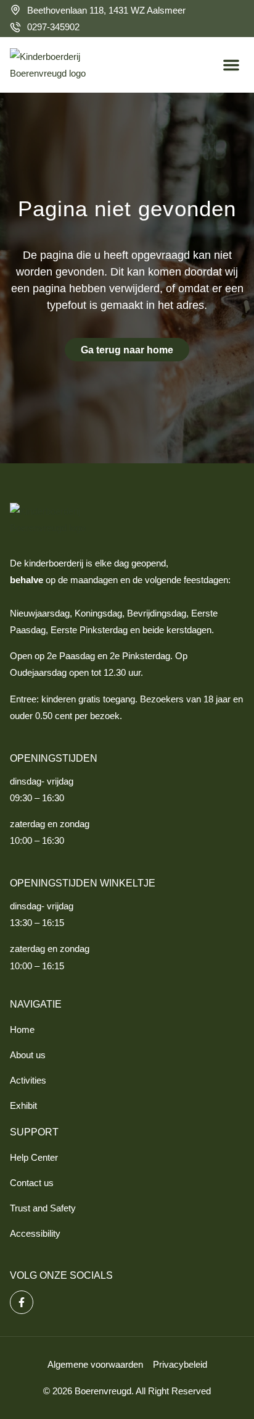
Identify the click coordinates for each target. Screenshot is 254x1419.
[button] (231, 65)
